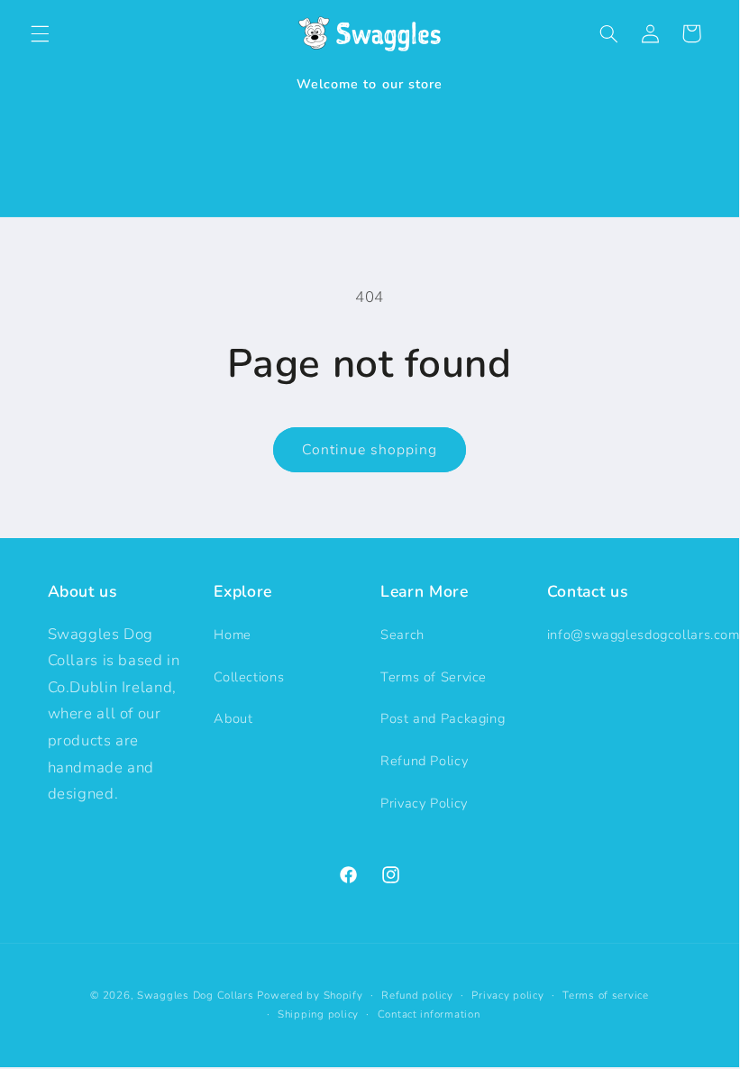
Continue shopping (370, 450)
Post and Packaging (442, 718)
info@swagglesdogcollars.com (643, 635)
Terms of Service (433, 677)
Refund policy (417, 995)
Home (232, 635)
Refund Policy (424, 761)
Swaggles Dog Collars (195, 995)
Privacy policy (507, 995)
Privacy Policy (424, 803)
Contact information (429, 1014)
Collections (249, 677)
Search (402, 635)
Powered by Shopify (309, 995)
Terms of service (605, 995)
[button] (39, 33)
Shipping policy (318, 1014)
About (233, 718)
